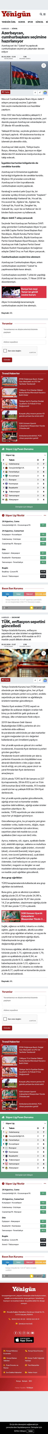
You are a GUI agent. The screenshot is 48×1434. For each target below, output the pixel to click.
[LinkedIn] (28, 1333)
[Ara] (41, 14)
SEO (30, 1381)
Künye (18, 1381)
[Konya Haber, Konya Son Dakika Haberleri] (16, 14)
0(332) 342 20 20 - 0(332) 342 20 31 (25, 1319)
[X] (20, 1333)
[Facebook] (16, 1333)
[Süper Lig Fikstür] (45, 515)
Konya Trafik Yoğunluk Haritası (34, 1359)
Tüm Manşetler (33, 1365)
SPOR (30, 22)
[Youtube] (32, 1333)
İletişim (24, 1381)
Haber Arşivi (32, 1372)
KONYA (21, 22)
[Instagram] (24, 1333)
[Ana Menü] (44, 14)
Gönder (7, 360)
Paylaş (7, 92)
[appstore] (24, 1340)
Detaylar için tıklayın (24, 507)
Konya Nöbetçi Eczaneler (10, 1352)
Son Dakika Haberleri (14, 1372)
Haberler (5, 29)
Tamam (30, 1431)
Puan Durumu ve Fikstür (10, 1366)
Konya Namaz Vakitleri (10, 1359)
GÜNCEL (39, 22)
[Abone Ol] (45, 93)
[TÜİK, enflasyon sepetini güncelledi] (24, 663)
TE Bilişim (29, 1388)
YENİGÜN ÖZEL (9, 22)
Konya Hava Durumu (35, 1351)
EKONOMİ (16, 617)
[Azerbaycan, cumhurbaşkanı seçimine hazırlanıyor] (24, 75)
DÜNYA (14, 29)
